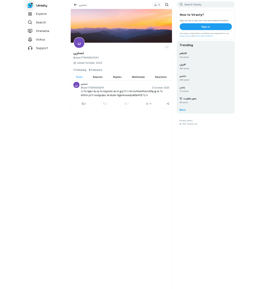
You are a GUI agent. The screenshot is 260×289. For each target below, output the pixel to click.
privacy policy (185, 36)
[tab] (79, 77)
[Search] (166, 4)
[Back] (75, 5)
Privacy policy (186, 120)
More (183, 109)
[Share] (168, 103)
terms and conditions (204, 36)
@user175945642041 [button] (92, 87)
